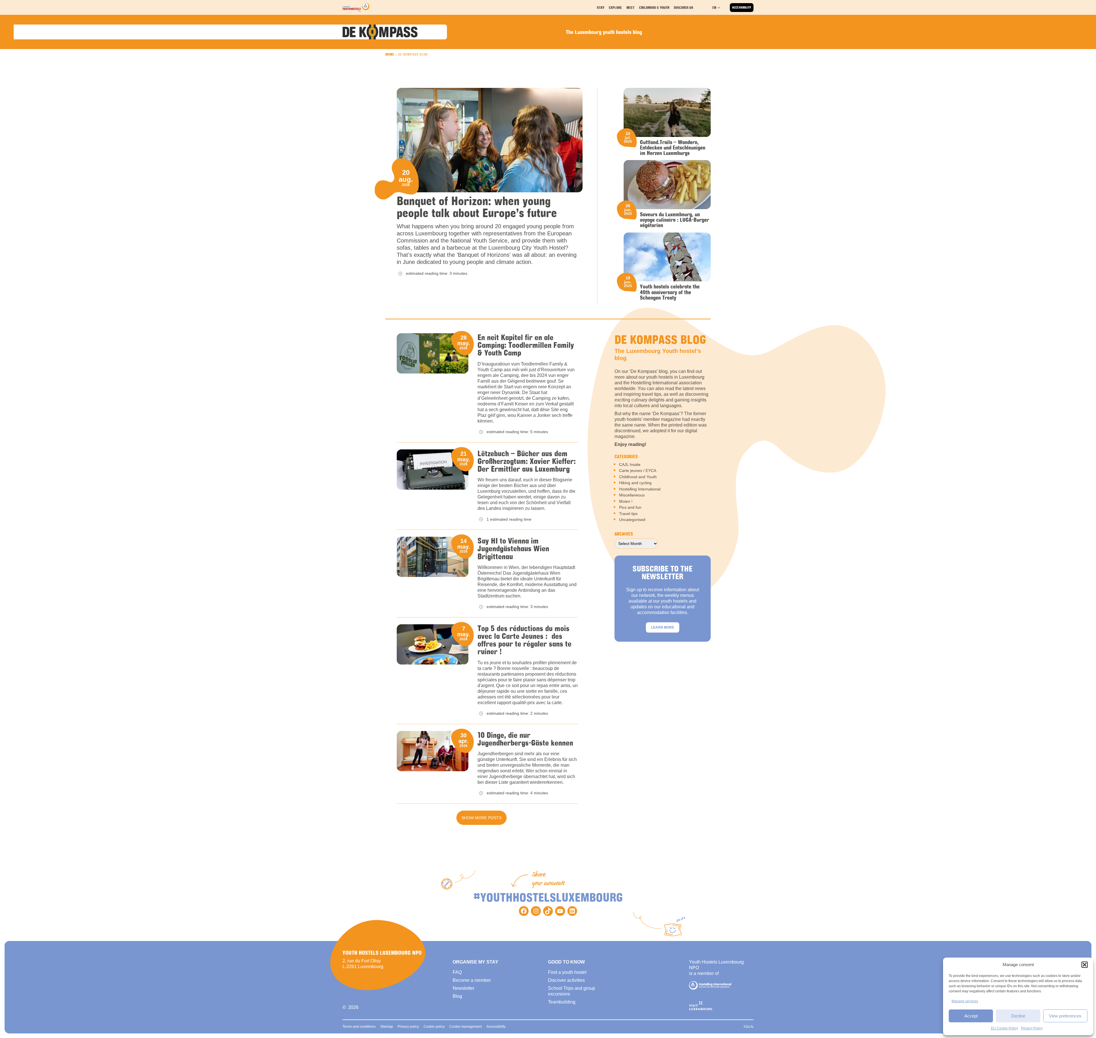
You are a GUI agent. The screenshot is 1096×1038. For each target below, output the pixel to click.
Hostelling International (639, 489)
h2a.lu (749, 1027)
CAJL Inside (629, 464)
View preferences (1065, 1015)
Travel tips (628, 513)
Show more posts (481, 817)
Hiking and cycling (635, 482)
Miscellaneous (632, 495)
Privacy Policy (1032, 1028)
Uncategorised (632, 519)
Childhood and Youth (638, 476)
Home (389, 54)
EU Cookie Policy (1004, 1028)
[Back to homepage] (355, 7)
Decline (1018, 1015)
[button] (1084, 965)
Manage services (965, 1001)
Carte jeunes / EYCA (637, 470)
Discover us (683, 7)
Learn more (662, 627)
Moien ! (625, 501)
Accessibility (741, 7)
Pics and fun (630, 507)
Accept (971, 1015)
